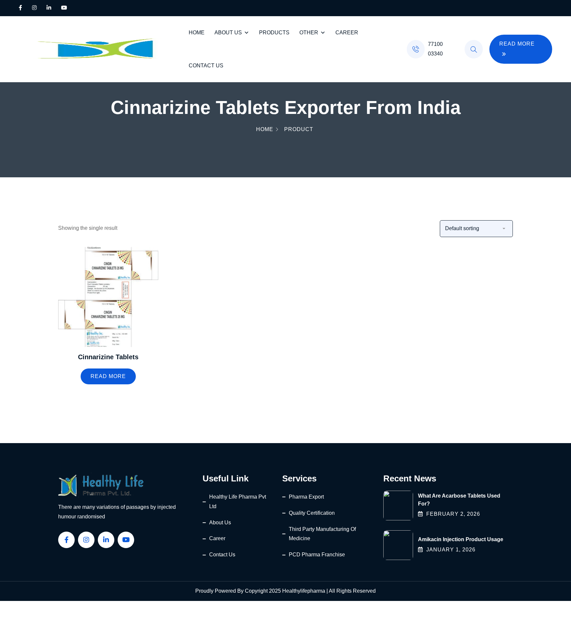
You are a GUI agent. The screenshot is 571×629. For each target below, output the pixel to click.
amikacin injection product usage (460, 539)
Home (197, 32)
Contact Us (206, 65)
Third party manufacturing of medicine (322, 534)
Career (346, 32)
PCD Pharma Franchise (317, 554)
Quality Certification (312, 513)
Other (308, 32)
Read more (108, 376)
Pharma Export (306, 497)
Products (274, 32)
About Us (228, 32)
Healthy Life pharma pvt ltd (237, 501)
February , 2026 (453, 514)
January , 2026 (451, 549)
